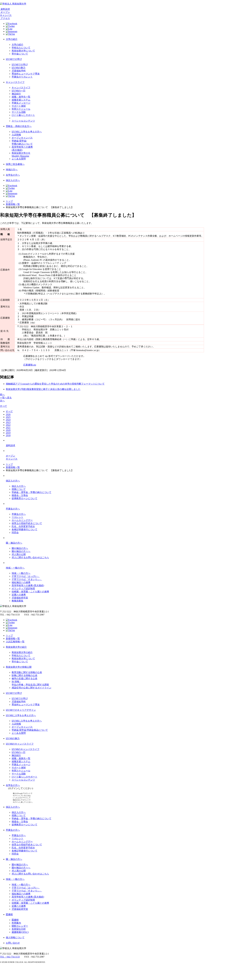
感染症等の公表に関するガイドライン (31, 687)
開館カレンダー (20, 926)
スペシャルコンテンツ (23, 121)
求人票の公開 (19, 554)
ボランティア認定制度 (23, 588)
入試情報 (16, 134)
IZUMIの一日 (18, 90)
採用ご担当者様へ (15, 164)
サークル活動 (19, 112)
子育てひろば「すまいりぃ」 (27, 579)
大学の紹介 (12, 39)
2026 (8, 414)
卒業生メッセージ (21, 103)
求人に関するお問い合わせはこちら (30, 557)
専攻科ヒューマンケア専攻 (26, 73)
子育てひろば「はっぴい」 (26, 576)
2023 (8, 422)
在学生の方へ (13, 175)
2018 (8, 435)
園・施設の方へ (14, 543)
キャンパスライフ (15, 82)
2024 (8, 419)
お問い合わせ (13, 943)
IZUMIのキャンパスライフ (20, 744)
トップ (9, 201)
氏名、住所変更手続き (23, 526)
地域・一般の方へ (15, 568)
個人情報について (15, 937)
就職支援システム (21, 100)
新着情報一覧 (13, 204)
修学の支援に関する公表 (24, 678)
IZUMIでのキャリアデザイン (21, 710)
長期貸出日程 (19, 929)
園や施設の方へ (20, 548)
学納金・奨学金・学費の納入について (31, 492)
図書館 (9, 914)
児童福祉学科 (19, 70)
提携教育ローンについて (24, 498)
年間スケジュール (21, 109)
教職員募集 (17, 601)
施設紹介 (16, 93)
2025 (8, 417)
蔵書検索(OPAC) (20, 932)
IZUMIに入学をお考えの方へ (27, 131)
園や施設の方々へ (21, 551)
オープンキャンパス (22, 137)
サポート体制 (19, 106)
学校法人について (21, 47)
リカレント (17, 517)
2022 (8, 425)
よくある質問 (19, 159)
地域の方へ (12, 169)
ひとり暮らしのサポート (24, 777)
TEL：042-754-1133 (10, 957)
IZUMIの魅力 (18, 67)
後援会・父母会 (20, 495)
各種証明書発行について (24, 529)
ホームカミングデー (22, 520)
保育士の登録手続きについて (27, 523)
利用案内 (16, 923)
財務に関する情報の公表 (24, 675)
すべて (3, 406)
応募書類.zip (29, 365)
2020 (8, 430)
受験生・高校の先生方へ (19, 126)
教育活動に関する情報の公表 (27, 672)
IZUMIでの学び (14, 59)
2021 (8, 427)
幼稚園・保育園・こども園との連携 (30, 591)
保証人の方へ (13, 180)
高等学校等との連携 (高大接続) (28, 585)
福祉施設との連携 (21, 582)
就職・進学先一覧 (21, 97)
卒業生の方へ (13, 509)
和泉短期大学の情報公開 (19, 667)
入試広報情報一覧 (15, 641)
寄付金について (20, 53)
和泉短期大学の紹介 (16, 647)
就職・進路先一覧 (21, 758)
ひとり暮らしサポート (23, 115)
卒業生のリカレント (22, 77)
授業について (19, 489)
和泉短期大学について (23, 50)
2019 (8, 433)
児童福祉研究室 (20, 597)
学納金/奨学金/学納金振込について (30, 730)
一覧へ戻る (6, 397)
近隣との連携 (19, 594)
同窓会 (15, 532)
